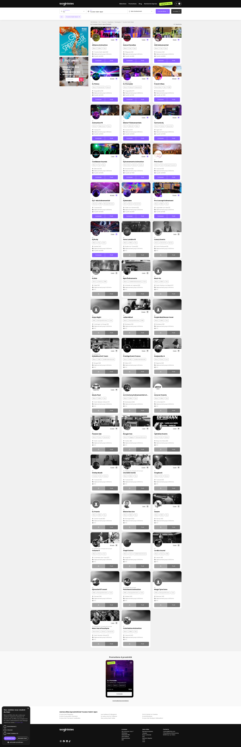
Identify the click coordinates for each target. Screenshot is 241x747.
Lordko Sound (159, 550)
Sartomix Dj (159, 123)
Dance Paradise (129, 45)
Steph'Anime (128, 550)
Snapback (158, 473)
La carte (175, 11)
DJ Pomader (128, 84)
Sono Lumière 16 (129, 239)
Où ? (91, 10)
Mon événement (136, 11)
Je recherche (66, 10)
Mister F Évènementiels (132, 123)
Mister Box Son (129, 512)
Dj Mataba (127, 201)
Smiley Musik (97, 473)
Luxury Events (159, 239)
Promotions (133, 4)
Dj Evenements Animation (133, 162)
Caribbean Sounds (99, 162)
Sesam (157, 512)
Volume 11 (96, 550)
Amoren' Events (160, 395)
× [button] (28, 708)
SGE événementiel (161, 45)
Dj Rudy (95, 239)
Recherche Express (150, 4)
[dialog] (16, 725)
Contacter (98, 60)
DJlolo (94, 278)
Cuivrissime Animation (132, 628)
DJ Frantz (96, 512)
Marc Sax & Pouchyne (100, 628)
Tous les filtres (162, 11)
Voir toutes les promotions (120, 701)
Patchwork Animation (132, 589)
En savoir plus (19, 722)
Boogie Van (127, 434)
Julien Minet (128, 317)
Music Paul (96, 395)
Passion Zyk (96, 434)
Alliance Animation (100, 45)
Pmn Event (158, 162)
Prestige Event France (131, 356)
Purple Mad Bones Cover (164, 317)
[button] (16, 742)
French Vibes (159, 84)
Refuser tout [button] (22, 738)
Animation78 (97, 123)
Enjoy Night (96, 317)
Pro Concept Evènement (163, 201)
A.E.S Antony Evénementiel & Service (137, 395)
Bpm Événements (130, 278)
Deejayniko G (159, 356)
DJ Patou (95, 84)
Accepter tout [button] (10, 738)
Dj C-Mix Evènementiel (101, 201)
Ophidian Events (160, 434)
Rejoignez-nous (166, 3)
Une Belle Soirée (129, 473)
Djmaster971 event (99, 589)
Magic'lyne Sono (160, 589)
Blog (140, 4)
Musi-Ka (157, 278)
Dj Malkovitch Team (100, 356)
